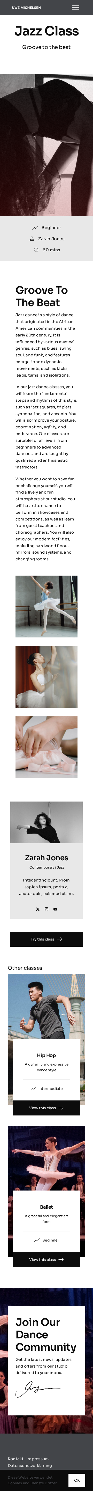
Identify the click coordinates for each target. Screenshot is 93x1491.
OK (77, 1480)
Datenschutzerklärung (30, 1465)
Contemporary (41, 867)
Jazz (60, 867)
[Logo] (26, 7)
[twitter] (38, 909)
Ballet (46, 1207)
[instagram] (46, 909)
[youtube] (55, 909)
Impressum (37, 1458)
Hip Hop (46, 1055)
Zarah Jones (51, 238)
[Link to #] (75, 7)
